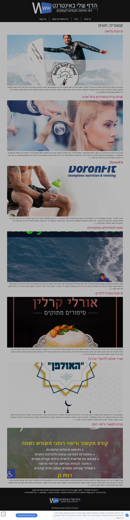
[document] (65, 260)
